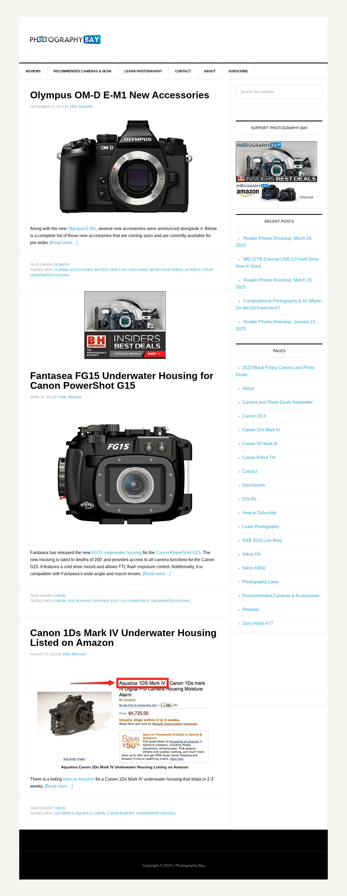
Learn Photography (260, 526)
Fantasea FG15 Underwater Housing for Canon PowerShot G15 (121, 380)
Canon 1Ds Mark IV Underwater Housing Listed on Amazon (123, 637)
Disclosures (253, 485)
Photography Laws (260, 582)
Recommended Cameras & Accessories (280, 595)
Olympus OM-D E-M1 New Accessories (119, 95)
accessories (81, 270)
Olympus (61, 265)
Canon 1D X (254, 416)
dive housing (79, 601)
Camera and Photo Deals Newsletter (277, 402)
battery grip (106, 270)
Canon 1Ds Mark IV (261, 430)
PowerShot (138, 601)
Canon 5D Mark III (259, 443)
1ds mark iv (64, 813)
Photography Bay (65, 39)
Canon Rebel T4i (258, 457)
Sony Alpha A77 (257, 623)
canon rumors (120, 813)
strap (207, 270)
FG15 (115, 601)
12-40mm (61, 270)
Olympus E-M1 (82, 228)
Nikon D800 (253, 568)
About (248, 388)
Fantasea (101, 601)
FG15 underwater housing (117, 552)
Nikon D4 (251, 554)
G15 (124, 601)
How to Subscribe (259, 512)
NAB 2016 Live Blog (262, 540)
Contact (249, 471)
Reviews (250, 609)
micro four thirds (166, 270)
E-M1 (123, 270)
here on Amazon (78, 779)
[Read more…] (64, 242)
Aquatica (84, 813)
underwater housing (49, 275)
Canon (60, 596)
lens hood (138, 270)
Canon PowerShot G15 (178, 552)
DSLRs (249, 499)
